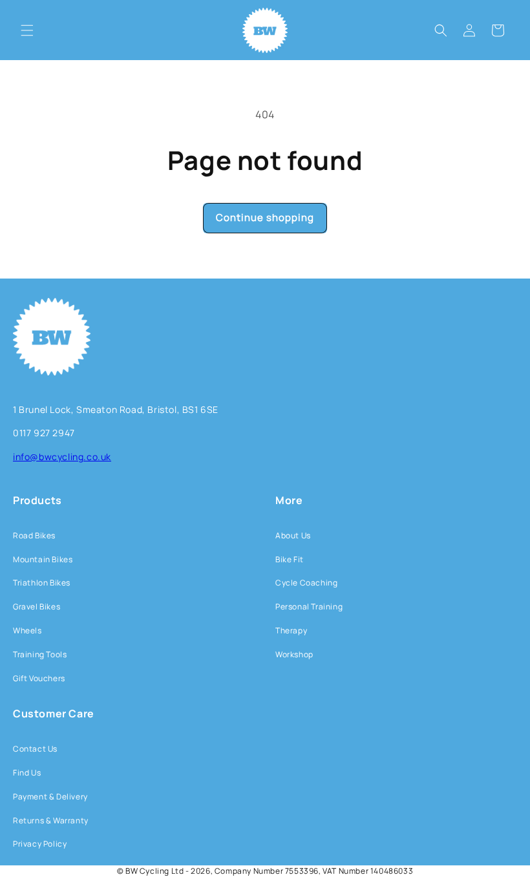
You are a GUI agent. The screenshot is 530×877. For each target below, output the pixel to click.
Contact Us (35, 748)
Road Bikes (34, 535)
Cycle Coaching (306, 582)
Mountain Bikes (42, 559)
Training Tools (40, 654)
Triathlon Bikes (41, 582)
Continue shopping (265, 217)
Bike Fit (289, 559)
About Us (293, 535)
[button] (27, 30)
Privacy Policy (40, 843)
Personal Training (309, 606)
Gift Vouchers (39, 678)
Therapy (291, 630)
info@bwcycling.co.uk (62, 456)
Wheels (27, 630)
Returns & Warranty (51, 820)
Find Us (27, 772)
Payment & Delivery (50, 796)
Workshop (294, 654)
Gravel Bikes (36, 606)
